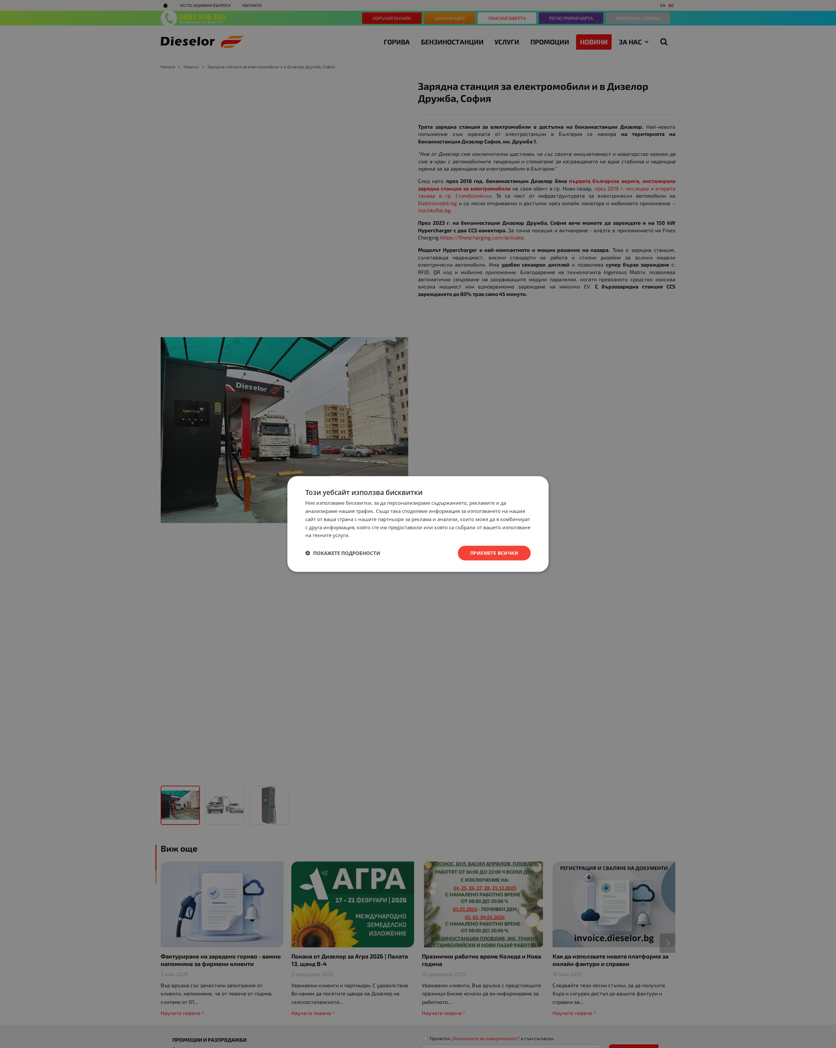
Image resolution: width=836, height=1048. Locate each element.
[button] (342, 553)
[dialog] (418, 524)
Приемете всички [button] (494, 553)
